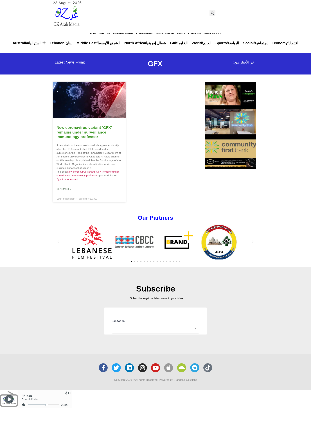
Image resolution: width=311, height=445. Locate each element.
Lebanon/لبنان (61, 43)
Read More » (64, 189)
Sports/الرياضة (227, 43)
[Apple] (168, 367)
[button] (212, 13)
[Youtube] (155, 367)
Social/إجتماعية (255, 43)
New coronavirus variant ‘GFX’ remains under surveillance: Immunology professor (84, 132)
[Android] (181, 367)
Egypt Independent (67, 179)
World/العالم (201, 43)
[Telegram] (194, 367)
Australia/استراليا (27, 43)
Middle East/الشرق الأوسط (98, 43)
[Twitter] (116, 367)
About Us (104, 33)
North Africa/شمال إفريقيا (145, 43)
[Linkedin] (129, 367)
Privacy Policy (212, 33)
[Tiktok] (207, 367)
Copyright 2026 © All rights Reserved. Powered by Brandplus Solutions (155, 379)
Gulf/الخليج (179, 43)
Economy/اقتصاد (285, 43)
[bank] (230, 168)
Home (93, 33)
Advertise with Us (123, 33)
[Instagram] (142, 367)
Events (181, 33)
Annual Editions (165, 33)
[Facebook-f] (103, 367)
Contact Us (194, 33)
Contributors (144, 33)
